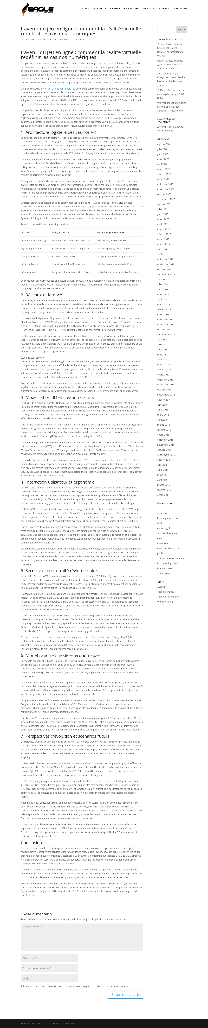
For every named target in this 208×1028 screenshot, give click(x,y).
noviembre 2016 (165, 384)
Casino (160, 523)
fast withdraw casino (168, 533)
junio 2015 (162, 469)
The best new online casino (171, 558)
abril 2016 (162, 419)
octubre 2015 (164, 449)
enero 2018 (163, 314)
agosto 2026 (164, 144)
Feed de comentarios (168, 596)
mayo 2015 (163, 474)
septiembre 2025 (166, 199)
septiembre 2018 (166, 274)
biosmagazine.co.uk (167, 518)
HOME (85, 8)
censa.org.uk (163, 528)
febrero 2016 (164, 429)
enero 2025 (163, 239)
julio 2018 (162, 284)
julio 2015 (162, 464)
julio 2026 (162, 149)
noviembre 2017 (165, 324)
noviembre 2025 (165, 189)
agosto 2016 (164, 399)
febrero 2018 (164, 309)
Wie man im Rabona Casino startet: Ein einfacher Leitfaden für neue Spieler (171, 106)
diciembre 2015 (165, 439)
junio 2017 (162, 349)
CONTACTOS (180, 8)
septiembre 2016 (166, 394)
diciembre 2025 (165, 184)
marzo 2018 (163, 304)
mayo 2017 (163, 354)
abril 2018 (162, 299)
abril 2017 (162, 359)
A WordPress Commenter (170, 126)
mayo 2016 (163, 414)
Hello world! (167, 130)
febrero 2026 (164, 174)
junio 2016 (162, 409)
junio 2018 (162, 289)
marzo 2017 (163, 364)
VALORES (115, 8)
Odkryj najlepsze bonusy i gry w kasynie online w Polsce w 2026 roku (170, 64)
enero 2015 (163, 494)
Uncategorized (61, 39)
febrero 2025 (164, 234)
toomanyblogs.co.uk (168, 563)
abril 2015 (162, 479)
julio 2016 (162, 404)
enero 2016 (163, 434)
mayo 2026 (163, 159)
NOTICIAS (163, 8)
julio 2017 (162, 344)
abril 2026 (162, 164)
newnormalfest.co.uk (168, 548)
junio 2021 (162, 249)
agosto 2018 (164, 279)
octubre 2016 (164, 389)
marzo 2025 (163, 229)
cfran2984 (30, 39)
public (160, 553)
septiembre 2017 (166, 334)
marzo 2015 (163, 484)
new (159, 538)
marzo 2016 (163, 424)
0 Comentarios (80, 39)
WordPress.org (165, 601)
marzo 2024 (163, 244)
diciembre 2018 (165, 259)
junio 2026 (162, 154)
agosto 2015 (164, 459)
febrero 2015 (164, 489)
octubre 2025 (164, 194)
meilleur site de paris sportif (57, 88)
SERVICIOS (148, 8)
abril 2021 (162, 254)
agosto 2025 (164, 204)
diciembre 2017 (165, 319)
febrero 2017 (164, 369)
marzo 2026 (163, 169)
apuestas (162, 513)
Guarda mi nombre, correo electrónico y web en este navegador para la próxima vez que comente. (77, 986)
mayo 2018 (163, 294)
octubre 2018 (164, 269)
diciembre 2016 (165, 379)
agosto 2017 (164, 339)
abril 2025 (162, 224)
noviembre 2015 (165, 444)
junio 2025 (162, 214)
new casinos (163, 543)
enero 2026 (163, 179)
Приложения (164, 573)
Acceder (161, 586)
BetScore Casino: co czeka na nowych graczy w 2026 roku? (171, 94)
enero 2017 (163, 374)
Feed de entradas (166, 591)
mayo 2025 (163, 219)
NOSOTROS (99, 8)
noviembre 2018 (165, 264)
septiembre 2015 (166, 454)
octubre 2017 (164, 329)
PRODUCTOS (131, 8)
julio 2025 (162, 209)
